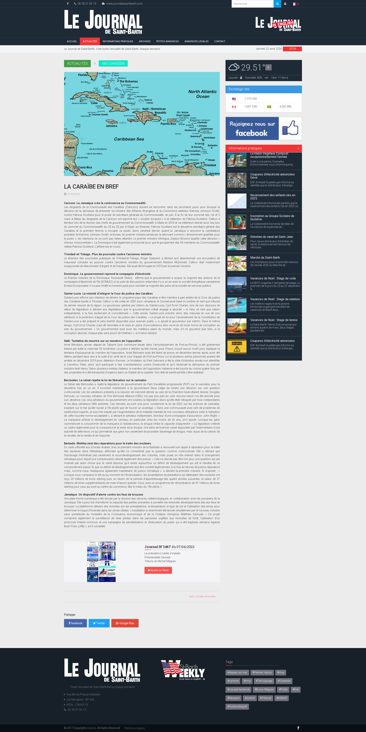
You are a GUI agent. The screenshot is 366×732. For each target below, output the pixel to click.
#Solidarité (284, 681)
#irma (247, 681)
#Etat (296, 689)
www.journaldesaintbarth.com (124, 3)
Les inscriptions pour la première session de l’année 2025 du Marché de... (274, 246)
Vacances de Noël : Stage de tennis (274, 302)
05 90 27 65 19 (86, 3)
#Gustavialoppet (237, 706)
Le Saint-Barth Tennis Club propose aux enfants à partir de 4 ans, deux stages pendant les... (273, 310)
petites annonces (167, 41)
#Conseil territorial (238, 689)
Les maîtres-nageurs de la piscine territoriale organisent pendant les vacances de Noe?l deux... (270, 289)
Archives (145, 41)
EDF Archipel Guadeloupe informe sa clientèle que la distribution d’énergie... (272, 166)
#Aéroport (233, 698)
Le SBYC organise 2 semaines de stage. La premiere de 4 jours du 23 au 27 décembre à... (275, 268)
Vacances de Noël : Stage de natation (275, 282)
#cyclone (232, 681)
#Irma (280, 672)
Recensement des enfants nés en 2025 (272, 179)
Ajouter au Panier (159, 570)
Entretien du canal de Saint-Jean (271, 219)
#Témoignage (264, 681)
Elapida (91, 728)
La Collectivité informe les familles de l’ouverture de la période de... (272, 208)
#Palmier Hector (262, 672)
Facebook (76, 623)
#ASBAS (281, 698)
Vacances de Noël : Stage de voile (273, 261)
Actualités (90, 41)
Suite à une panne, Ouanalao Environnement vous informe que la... (272, 354)
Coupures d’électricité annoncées (272, 323)
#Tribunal (265, 698)
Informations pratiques (118, 41)
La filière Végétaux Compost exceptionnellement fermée (269, 345)
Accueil (72, 41)
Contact (219, 41)
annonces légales (197, 41)
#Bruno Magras (264, 689)
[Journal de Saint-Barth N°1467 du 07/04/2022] (101, 562)
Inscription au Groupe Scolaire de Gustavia (272, 200)
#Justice (250, 698)
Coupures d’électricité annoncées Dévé (272, 158)
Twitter (100, 623)
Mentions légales (135, 728)
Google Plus (126, 623)
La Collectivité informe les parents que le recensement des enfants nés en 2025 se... (275, 187)
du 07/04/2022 (169, 546)
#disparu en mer (237, 672)
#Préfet (283, 689)
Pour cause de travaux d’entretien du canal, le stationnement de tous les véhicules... (271, 227)
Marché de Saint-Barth (265, 240)
